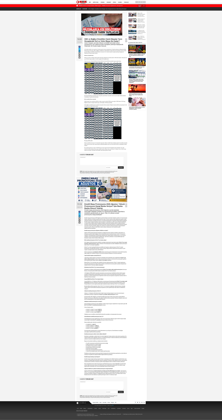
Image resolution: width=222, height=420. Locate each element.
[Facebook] (79, 47)
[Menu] (136, 2)
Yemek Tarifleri (95, 402)
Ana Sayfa (104, 402)
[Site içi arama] (145, 2)
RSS (115, 402)
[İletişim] (143, 2)
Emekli (143, 408)
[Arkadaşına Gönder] (79, 53)
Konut (128, 408)
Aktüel (100, 408)
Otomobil (124, 408)
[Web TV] (138, 2)
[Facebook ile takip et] (135, 402)
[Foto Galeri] (141, 2)
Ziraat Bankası (90, 408)
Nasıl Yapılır (104, 408)
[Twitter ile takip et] (138, 402)
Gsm (108, 408)
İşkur (132, 408)
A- (126, 41)
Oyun (101, 402)
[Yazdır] (79, 55)
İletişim (112, 402)
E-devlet (95, 408)
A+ (126, 39)
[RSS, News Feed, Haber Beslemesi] (140, 402)
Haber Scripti (109, 405)
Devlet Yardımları (137, 408)
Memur (85, 408)
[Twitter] (79, 49)
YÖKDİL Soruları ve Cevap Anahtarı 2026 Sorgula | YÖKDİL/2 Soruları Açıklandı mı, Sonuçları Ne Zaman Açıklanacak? (87, 415)
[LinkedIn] (79, 51)
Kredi (81, 408)
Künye (108, 402)
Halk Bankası (113, 408)
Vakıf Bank (119, 408)
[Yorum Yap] (79, 57)
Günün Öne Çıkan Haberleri (81, 410)
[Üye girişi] (142, 402)
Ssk (78, 408)
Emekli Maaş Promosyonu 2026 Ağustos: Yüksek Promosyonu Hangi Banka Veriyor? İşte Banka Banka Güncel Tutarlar (86, 414)
